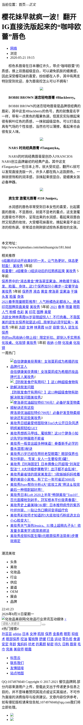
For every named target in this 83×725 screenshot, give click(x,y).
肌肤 (40, 634)
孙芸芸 (7, 634)
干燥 (74, 291)
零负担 (67, 639)
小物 (57, 343)
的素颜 (41, 644)
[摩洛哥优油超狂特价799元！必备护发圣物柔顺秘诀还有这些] (45, 407)
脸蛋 (12, 296)
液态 (36, 291)
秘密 (50, 644)
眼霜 (28, 649)
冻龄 (22, 327)
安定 (5, 644)
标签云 (15, 658)
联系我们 (17, 663)
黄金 (44, 291)
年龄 (12, 644)
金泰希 (58, 634)
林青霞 (39, 327)
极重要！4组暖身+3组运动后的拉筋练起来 (33, 271)
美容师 (19, 649)
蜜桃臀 (33, 639)
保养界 (27, 291)
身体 (20, 296)
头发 (5, 296)
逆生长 (73, 327)
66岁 (48, 327)
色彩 (20, 312)
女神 (29, 327)
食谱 (76, 639)
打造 (50, 639)
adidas (17, 634)
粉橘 (12, 312)
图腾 (40, 312)
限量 (69, 307)
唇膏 (73, 644)
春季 (61, 307)
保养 (5, 332)
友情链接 (17, 668)
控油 (23, 639)
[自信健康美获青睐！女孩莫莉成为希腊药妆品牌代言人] (45, 366)
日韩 (65, 644)
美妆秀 (18, 266)
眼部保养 (13, 639)
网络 (13, 48)
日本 (25, 634)
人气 (5, 312)
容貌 (56, 327)
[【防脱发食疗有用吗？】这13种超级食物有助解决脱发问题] (45, 387)
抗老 (31, 644)
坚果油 (65, 291)
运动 (57, 639)
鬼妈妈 (22, 644)
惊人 (63, 327)
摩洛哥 (54, 291)
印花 (32, 312)
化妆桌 (67, 343)
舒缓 (42, 639)
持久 (57, 644)
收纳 (50, 343)
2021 (53, 307)
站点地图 (17, 673)
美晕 (47, 312)
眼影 (76, 307)
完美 (9, 649)
